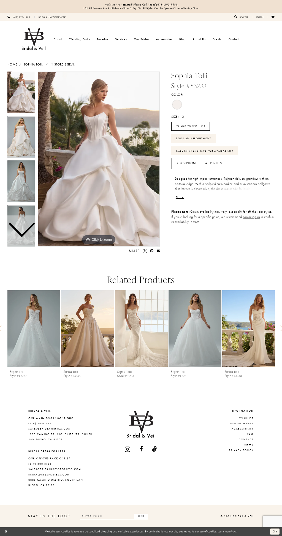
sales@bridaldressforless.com (54, 469)
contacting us (251, 217)
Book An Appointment (193, 138)
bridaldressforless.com (49, 474)
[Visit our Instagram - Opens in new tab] (128, 449)
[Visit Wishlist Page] (273, 16)
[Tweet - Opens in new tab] (145, 251)
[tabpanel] (98, 159)
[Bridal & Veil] (33, 39)
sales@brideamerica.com (49, 428)
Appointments (242, 423)
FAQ (250, 434)
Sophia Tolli (33, 64)
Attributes (213, 163)
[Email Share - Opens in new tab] (158, 250)
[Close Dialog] (6, 531)
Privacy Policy (241, 450)
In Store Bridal (62, 64)
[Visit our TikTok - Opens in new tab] (154, 449)
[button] (260, 16)
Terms (249, 444)
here (233, 531)
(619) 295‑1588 (167, 4)
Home (12, 64)
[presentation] (33, 328)
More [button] (180, 197)
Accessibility (243, 428)
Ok (275, 531)
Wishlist (246, 418)
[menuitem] (18, 16)
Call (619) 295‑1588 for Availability (204, 150)
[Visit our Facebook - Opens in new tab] (141, 449)
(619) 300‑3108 (39, 464)
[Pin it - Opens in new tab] (151, 251)
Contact (246, 439)
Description (186, 163)
